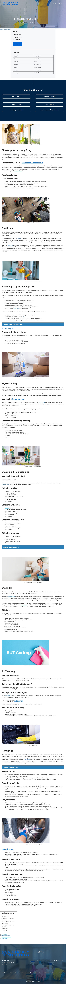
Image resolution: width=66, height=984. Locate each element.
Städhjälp (4, 926)
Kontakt (60, 3)
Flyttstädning (5, 923)
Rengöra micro (4, 938)
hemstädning (5, 484)
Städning (7, 508)
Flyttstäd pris (8, 328)
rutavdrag (7, 695)
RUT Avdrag (4, 928)
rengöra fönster (18, 171)
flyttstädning (18, 399)
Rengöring (4, 930)
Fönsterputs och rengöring (8, 918)
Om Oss (54, 3)
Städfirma (10, 245)
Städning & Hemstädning (7, 925)
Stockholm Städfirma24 (32, 163)
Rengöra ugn (8, 849)
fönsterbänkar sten (5, 935)
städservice (24, 605)
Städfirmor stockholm (6, 937)
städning (16, 308)
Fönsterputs (4, 934)
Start (49, 3)
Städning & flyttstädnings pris (9, 921)
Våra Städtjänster (6, 916)
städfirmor (18, 238)
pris (23, 316)
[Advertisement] (33, 92)
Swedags (38, 981)
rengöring (27, 759)
